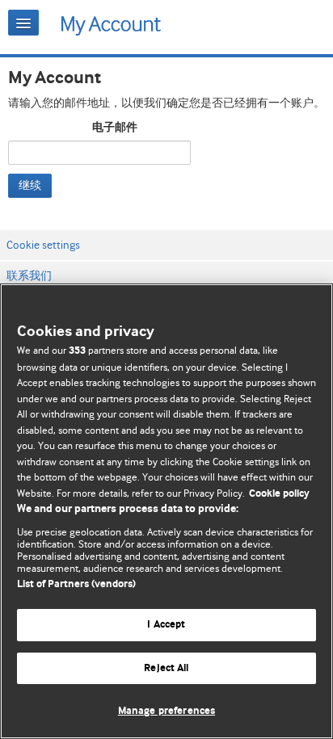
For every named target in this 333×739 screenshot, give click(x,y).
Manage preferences (166, 711)
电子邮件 (114, 127)
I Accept (166, 625)
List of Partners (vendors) (76, 584)
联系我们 (29, 275)
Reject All (166, 668)
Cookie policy (279, 494)
